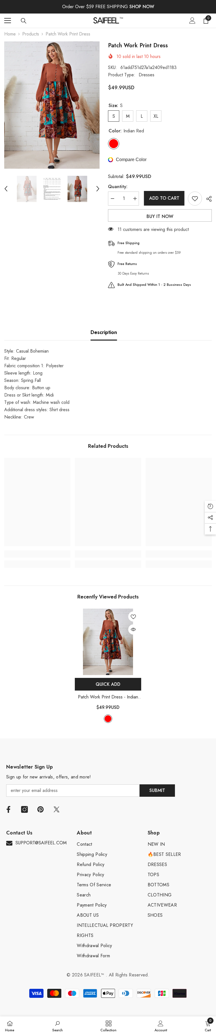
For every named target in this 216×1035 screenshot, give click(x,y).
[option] (52, 105)
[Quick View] (133, 629)
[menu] (7, 20)
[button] (6, 188)
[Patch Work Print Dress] (108, 642)
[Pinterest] (40, 809)
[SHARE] (207, 199)
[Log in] (192, 20)
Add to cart (163, 198)
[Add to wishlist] (195, 199)
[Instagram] (24, 809)
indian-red (108, 719)
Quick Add (108, 684)
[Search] (23, 20)
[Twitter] (56, 809)
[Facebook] (8, 809)
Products (30, 34)
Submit (157, 790)
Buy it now (160, 216)
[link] (37, 554)
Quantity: (117, 186)
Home (10, 34)
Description (104, 332)
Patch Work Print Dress (108, 697)
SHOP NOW (141, 6)
